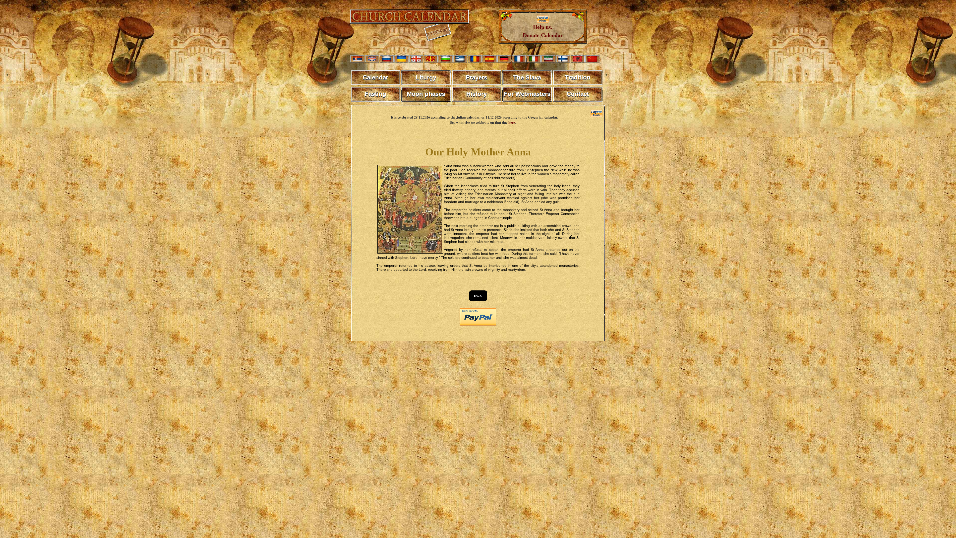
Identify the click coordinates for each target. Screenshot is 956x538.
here (511, 122)
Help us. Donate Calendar (543, 31)
